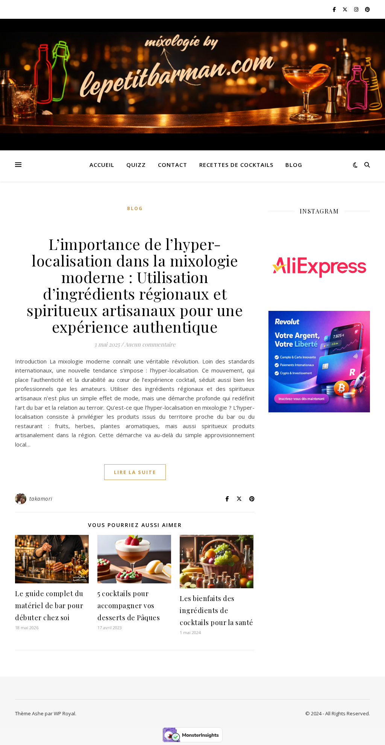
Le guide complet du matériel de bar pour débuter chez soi (49, 605)
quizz (136, 164)
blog (293, 164)
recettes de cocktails (236, 164)
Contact (172, 164)
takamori (41, 498)
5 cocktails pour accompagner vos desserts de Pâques (128, 605)
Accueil (101, 164)
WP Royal (64, 713)
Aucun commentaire (150, 344)
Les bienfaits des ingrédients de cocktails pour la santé (216, 610)
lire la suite (135, 472)
